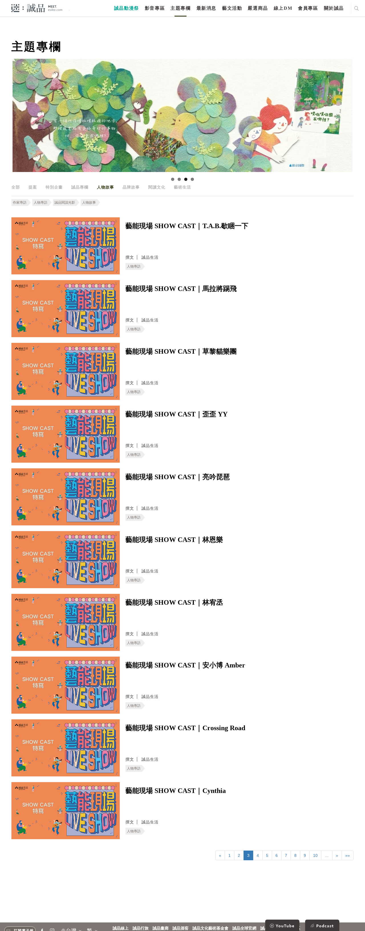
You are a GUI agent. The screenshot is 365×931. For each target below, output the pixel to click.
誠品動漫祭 (126, 8)
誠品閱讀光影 (64, 203)
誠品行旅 (141, 928)
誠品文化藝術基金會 (210, 928)
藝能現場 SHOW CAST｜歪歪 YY (176, 414)
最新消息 (206, 8)
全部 (15, 187)
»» (347, 855)
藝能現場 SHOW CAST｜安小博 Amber (185, 665)
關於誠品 (334, 8)
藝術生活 (182, 187)
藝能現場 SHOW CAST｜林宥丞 (174, 602)
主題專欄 (180, 8)
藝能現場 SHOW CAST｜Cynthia (175, 790)
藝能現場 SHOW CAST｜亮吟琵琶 (177, 477)
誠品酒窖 (180, 928)
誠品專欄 (79, 187)
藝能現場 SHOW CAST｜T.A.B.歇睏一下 (186, 226)
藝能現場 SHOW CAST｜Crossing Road (185, 728)
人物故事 (105, 187)
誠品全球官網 (244, 928)
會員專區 (308, 8)
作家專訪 (20, 203)
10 (315, 855)
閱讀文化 (156, 187)
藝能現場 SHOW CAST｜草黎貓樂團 (181, 351)
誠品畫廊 (161, 928)
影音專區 (155, 8)
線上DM (283, 8)
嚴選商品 (258, 8)
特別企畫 (54, 187)
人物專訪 (40, 203)
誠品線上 (121, 928)
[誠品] (36, 8)
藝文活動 (232, 8)
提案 (33, 187)
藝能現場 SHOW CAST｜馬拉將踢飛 (181, 288)
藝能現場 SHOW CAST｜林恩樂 (174, 539)
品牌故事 (131, 187)
